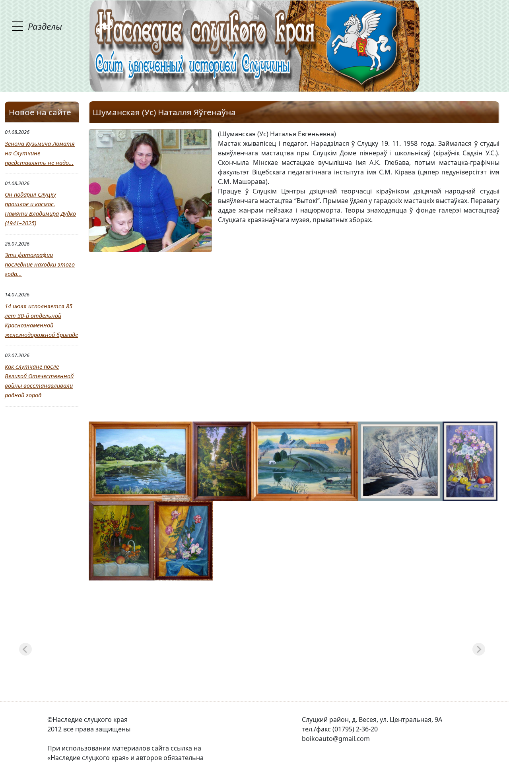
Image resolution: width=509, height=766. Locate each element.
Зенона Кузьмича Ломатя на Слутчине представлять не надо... (40, 153)
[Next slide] (478, 649)
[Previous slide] (25, 649)
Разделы (45, 26)
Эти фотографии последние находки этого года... (40, 264)
